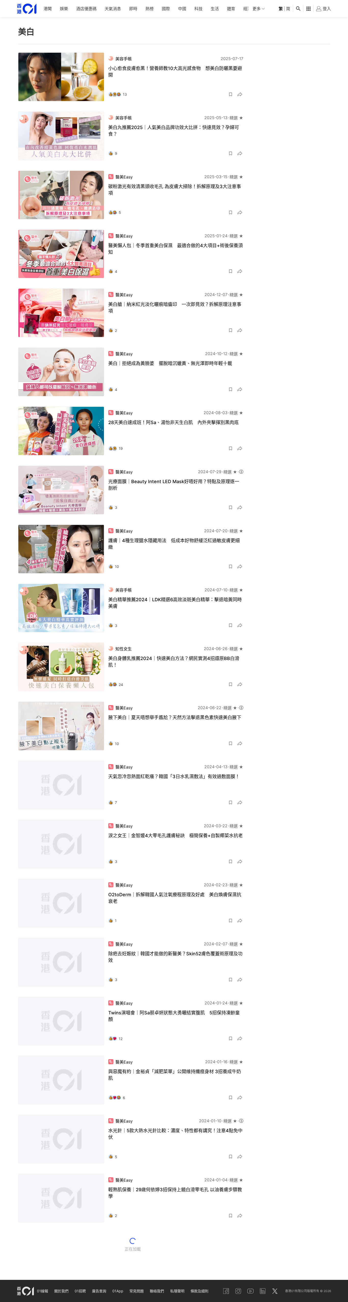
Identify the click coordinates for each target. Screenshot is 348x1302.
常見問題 (136, 1291)
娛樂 (64, 8)
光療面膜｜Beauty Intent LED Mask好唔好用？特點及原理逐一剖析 (173, 485)
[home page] (26, 9)
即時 (133, 8)
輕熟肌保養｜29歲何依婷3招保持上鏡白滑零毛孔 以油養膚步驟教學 (175, 1193)
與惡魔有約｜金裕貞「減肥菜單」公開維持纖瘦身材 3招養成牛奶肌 (174, 1075)
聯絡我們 (157, 1291)
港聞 (48, 8)
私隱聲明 (177, 1291)
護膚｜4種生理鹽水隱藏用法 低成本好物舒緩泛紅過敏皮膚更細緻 (174, 544)
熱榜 (149, 8)
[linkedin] (263, 1291)
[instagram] (238, 1291)
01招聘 (80, 1291)
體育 (231, 8)
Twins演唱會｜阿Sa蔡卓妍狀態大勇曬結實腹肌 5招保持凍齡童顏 (174, 1016)
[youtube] (250, 1291)
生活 (215, 8)
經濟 (247, 8)
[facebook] (226, 1291)
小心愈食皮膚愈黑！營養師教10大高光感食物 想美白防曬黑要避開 (175, 72)
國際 (166, 8)
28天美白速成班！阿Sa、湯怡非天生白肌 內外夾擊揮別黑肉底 (173, 422)
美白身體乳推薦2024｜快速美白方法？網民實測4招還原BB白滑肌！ (173, 662)
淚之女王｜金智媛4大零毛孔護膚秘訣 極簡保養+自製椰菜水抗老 (175, 835)
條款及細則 (199, 1291)
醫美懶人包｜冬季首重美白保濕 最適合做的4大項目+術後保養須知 (175, 249)
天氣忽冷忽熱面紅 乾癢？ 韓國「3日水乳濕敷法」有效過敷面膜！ (174, 776)
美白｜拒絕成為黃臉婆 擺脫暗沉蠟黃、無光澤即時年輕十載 (170, 363)
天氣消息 (113, 8)
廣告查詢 (99, 1291)
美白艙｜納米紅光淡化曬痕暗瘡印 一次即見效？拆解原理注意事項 (174, 308)
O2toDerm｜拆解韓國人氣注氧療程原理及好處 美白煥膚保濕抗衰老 (174, 898)
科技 (198, 8)
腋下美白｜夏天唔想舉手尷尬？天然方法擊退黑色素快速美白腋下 (174, 717)
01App (117, 1291)
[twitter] (275, 1291)
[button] (230, 94)
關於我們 (61, 1291)
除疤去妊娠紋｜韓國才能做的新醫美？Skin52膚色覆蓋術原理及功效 (175, 957)
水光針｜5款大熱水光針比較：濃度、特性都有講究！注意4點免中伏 (175, 1134)
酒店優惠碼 (86, 8)
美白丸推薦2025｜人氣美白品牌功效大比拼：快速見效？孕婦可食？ (173, 131)
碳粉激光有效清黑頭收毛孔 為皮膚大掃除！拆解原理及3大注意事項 (174, 190)
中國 (182, 8)
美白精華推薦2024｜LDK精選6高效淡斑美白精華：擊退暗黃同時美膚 (175, 603)
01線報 (42, 1291)
